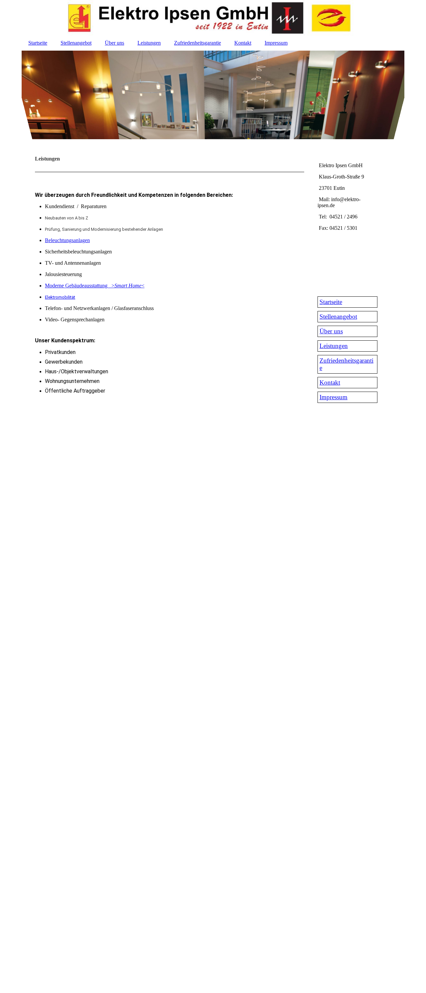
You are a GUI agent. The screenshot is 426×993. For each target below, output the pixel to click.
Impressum (276, 43)
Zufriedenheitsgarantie (197, 43)
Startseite (37, 43)
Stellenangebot (76, 43)
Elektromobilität (60, 297)
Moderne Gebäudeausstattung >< (94, 285)
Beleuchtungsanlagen (67, 240)
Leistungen (149, 43)
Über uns (114, 43)
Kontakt (242, 43)
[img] (213, 18)
